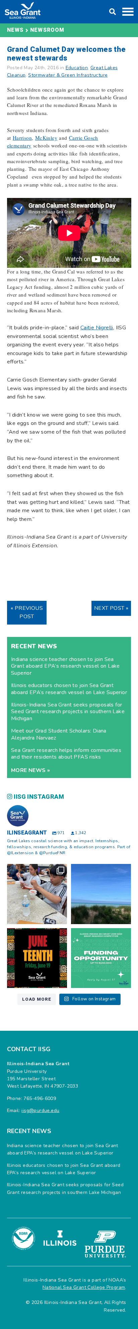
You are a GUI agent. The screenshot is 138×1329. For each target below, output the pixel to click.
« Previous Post (27, 612)
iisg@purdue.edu (40, 1110)
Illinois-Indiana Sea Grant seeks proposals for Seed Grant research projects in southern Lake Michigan (68, 712)
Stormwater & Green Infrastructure (68, 75)
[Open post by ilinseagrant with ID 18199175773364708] (37, 958)
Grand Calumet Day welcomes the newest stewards (66, 53)
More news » (30, 770)
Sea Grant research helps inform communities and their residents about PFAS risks (66, 754)
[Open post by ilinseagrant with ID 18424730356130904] (101, 958)
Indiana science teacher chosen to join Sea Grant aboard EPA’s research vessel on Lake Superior (65, 666)
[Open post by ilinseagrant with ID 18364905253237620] (37, 894)
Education (77, 68)
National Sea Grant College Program (84, 1287)
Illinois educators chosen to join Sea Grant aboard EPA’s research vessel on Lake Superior (69, 689)
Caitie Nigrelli (96, 327)
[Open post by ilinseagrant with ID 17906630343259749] (101, 894)
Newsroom (47, 30)
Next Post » (111, 608)
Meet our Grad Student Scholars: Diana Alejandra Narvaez (59, 734)
